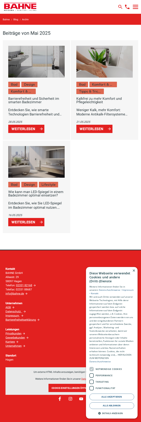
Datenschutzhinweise (100, 361)
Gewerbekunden (15, 337)
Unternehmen (14, 346)
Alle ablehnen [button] (112, 405)
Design (29, 84)
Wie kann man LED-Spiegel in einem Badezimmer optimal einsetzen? (35, 193)
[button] (135, 7)
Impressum (13, 315)
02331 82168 (24, 285)
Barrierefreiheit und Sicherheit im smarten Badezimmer (33, 100)
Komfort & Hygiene (22, 91)
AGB (8, 307)
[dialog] (112, 343)
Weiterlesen (23, 129)
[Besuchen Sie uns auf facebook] (59, 399)
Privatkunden (13, 333)
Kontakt (95, 293)
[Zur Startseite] (20, 7)
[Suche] (120, 7)
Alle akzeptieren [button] (111, 396)
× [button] (133, 270)
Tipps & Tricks (90, 91)
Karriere (10, 341)
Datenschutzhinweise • (110, 290)
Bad (14, 84)
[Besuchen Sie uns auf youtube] (81, 399)
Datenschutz (14, 311)
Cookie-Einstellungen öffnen (71, 388)
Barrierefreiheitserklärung (21, 319)
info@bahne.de (15, 293)
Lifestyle (48, 184)
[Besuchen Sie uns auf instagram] (70, 399)
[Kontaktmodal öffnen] (127, 7)
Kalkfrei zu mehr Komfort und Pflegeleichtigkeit (99, 100)
